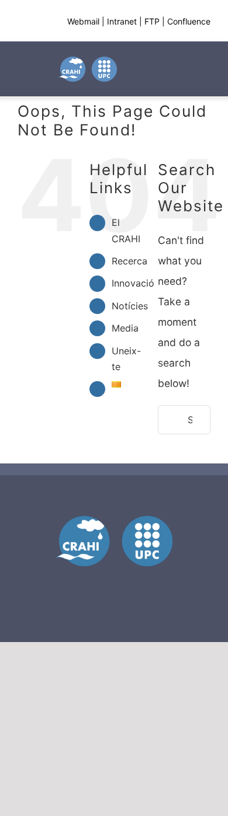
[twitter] (93, 584)
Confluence (188, 21)
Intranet (122, 21)
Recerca (129, 261)
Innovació (133, 283)
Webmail (83, 21)
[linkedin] (135, 584)
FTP (152, 21)
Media (125, 328)
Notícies (130, 306)
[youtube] (114, 584)
